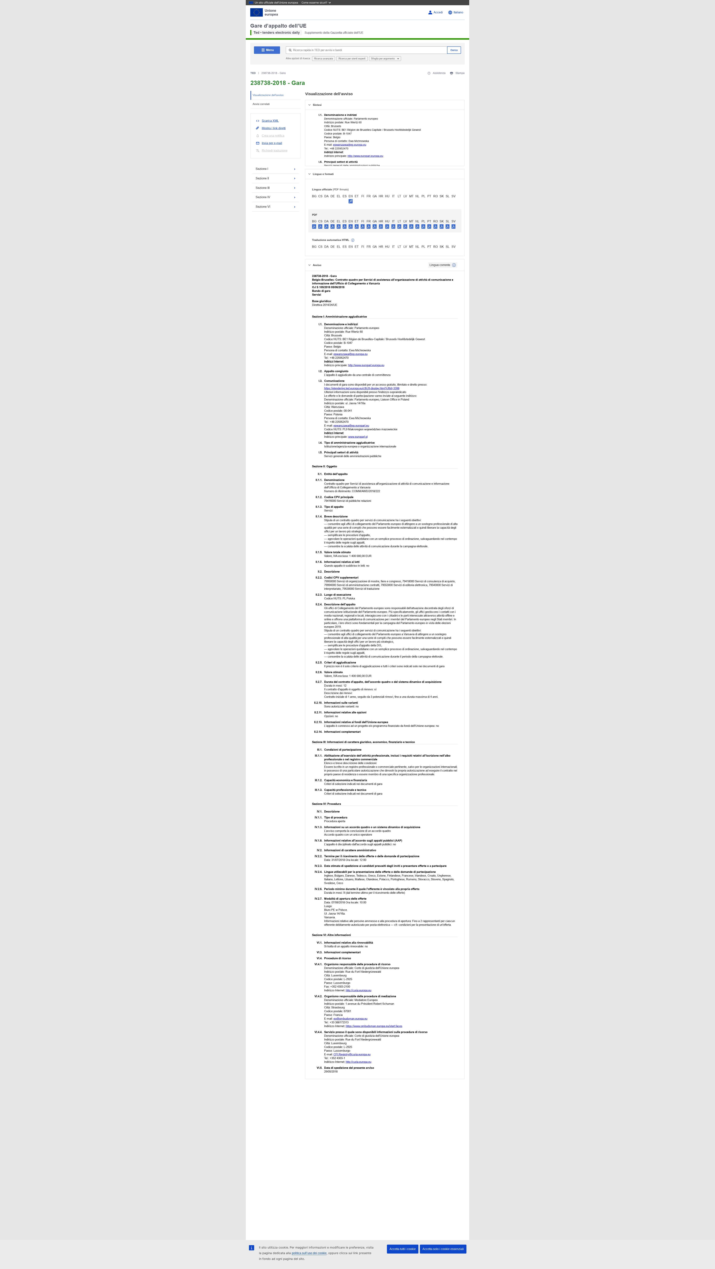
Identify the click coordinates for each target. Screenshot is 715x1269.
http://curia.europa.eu (358, 990)
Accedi (438, 12)
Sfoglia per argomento (383, 58)
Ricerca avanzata (323, 58)
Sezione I (262, 168)
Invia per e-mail (272, 143)
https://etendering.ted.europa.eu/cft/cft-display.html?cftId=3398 (361, 388)
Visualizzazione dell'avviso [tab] (268, 95)
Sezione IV (263, 197)
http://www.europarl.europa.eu (365, 155)
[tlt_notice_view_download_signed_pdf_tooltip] (351, 201)
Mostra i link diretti (274, 128)
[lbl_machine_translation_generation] (353, 240)
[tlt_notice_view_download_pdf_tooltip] (314, 226)
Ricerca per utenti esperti (352, 58)
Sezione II (262, 178)
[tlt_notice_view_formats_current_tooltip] (454, 265)
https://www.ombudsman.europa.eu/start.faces (374, 1026)
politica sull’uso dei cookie (309, 1253)
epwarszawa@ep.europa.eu (349, 144)
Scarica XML (270, 120)
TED (253, 73)
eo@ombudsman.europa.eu (350, 1018)
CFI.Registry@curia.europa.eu (352, 1054)
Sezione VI (263, 206)
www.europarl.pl (358, 436)
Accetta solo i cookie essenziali (443, 1249)
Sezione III (263, 187)
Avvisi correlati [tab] (261, 103)
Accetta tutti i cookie (403, 1249)
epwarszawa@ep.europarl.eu (351, 425)
